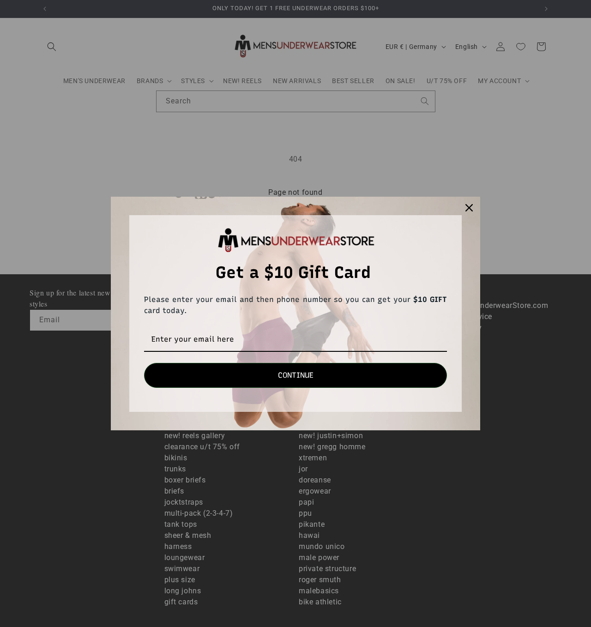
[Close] (469, 208)
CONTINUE (296, 375)
